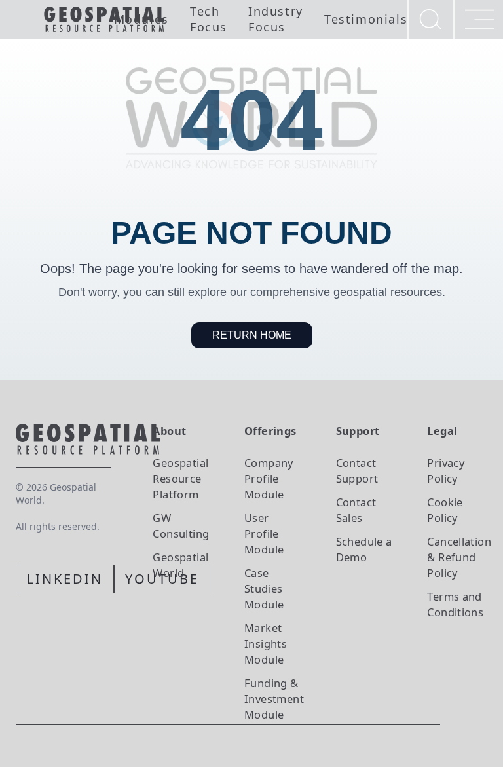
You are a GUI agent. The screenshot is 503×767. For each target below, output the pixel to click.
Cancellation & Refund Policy (459, 557)
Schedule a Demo (364, 549)
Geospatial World (180, 565)
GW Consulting (181, 525)
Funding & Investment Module (274, 698)
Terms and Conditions (455, 604)
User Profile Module (264, 533)
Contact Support (357, 470)
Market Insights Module (265, 643)
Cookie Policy (444, 510)
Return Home (251, 335)
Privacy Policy (445, 470)
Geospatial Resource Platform (180, 478)
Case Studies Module (264, 588)
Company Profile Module (268, 478)
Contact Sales (356, 510)
